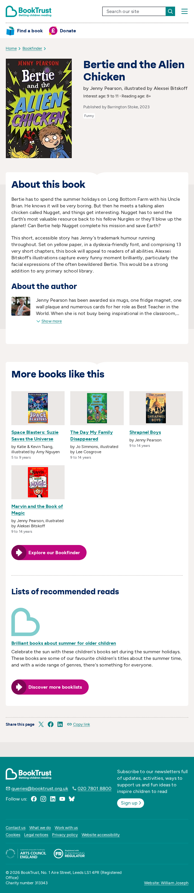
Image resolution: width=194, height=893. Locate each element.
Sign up (129, 803)
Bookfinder (32, 48)
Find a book (30, 31)
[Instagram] (43, 799)
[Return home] (28, 11)
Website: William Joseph (166, 882)
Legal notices (36, 834)
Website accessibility (101, 834)
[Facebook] (34, 799)
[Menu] (184, 11)
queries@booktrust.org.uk (39, 788)
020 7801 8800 (95, 788)
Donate (68, 31)
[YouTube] (62, 799)
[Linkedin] (53, 799)
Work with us (66, 827)
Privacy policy (65, 834)
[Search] (170, 11)
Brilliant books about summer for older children (63, 643)
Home (11, 48)
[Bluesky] (72, 799)
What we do (40, 827)
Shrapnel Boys (145, 432)
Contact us (16, 827)
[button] (41, 724)
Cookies (13, 834)
